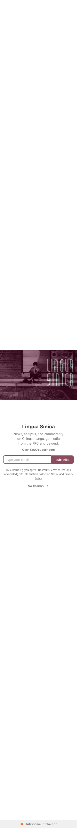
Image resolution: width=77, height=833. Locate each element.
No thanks (36, 486)
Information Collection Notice (41, 474)
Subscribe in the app (41, 824)
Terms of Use (58, 470)
